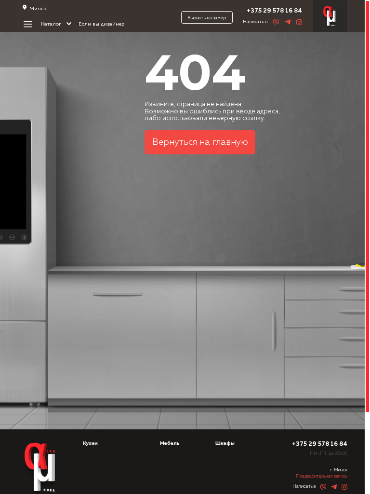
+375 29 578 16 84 (274, 11)
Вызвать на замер (206, 18)
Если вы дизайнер (101, 24)
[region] (185, 247)
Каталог (52, 24)
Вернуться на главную (200, 142)
